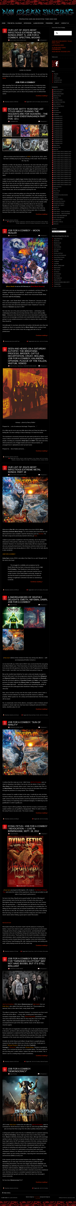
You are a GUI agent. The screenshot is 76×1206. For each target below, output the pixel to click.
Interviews (56, 110)
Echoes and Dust (58, 253)
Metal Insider (57, 267)
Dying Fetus (31, 951)
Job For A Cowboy (36, 101)
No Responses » (43, 40)
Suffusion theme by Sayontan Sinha (67, 1197)
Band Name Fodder (59, 93)
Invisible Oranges (58, 259)
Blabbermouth (57, 243)
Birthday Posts (57, 96)
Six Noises (56, 271)
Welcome (56, 224)
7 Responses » (43, 727)
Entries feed (57, 78)
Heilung (37, 458)
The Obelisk (57, 276)
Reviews (56, 197)
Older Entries (7, 1193)
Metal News (20, 366)
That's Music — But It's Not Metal (62, 213)
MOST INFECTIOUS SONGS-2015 (62, 164)
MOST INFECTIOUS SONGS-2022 (62, 178)
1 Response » (44, 833)
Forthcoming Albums (59, 106)
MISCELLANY (57, 147)
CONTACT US (65, 23)
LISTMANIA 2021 (58, 135)
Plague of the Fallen (25, 459)
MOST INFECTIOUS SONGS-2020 (62, 174)
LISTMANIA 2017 (58, 126)
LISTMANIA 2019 (58, 131)
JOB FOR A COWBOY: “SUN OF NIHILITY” (24, 723)
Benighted (17, 221)
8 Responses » (43, 604)
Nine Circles (57, 269)
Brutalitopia (57, 245)
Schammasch (37, 223)
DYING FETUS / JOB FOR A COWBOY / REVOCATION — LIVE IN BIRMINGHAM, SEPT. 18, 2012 (27, 828)
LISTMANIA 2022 (58, 137)
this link (41, 533)
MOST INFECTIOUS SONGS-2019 (62, 172)
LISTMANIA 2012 (58, 116)
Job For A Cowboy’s (8, 1004)
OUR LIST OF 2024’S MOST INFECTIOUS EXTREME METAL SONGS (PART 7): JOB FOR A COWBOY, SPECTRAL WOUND (24, 34)
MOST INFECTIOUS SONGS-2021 (62, 176)
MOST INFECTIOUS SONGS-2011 (62, 155)
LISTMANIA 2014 (58, 120)
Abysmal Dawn (32, 715)
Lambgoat (56, 261)
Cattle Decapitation (28, 458)
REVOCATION (7, 922)
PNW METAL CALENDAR (15, 23)
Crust (34, 458)
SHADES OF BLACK (59, 203)
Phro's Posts (57, 191)
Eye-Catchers (57, 104)
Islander (11, 101)
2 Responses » (43, 235)
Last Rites (56, 263)
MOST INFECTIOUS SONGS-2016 (62, 166)
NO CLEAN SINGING (12, 1197)
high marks (36, 1004)
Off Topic (56, 188)
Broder (21, 458)
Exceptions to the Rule (59, 102)
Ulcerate (43, 223)
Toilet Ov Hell (57, 280)
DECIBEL (56, 251)
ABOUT (57, 23)
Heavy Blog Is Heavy (59, 257)
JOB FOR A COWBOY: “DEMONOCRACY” (19, 1069)
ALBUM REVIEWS (38, 23)
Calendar (56, 98)
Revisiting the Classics (59, 201)
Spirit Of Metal (57, 274)
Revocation (45, 589)
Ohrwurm (12, 1047)
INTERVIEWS (27, 23)
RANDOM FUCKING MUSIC (29, 366)
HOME (3, 23)
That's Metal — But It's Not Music (62, 211)
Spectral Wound (44, 101)
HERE (4, 78)
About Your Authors (58, 89)
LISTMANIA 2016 (58, 124)
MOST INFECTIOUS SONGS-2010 (62, 153)
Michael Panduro (44, 1061)
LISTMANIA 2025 (58, 143)
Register (56, 74)
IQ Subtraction (57, 112)
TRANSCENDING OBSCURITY (62, 282)
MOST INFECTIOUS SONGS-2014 (18, 474)
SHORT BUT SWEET (59, 205)
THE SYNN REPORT (59, 217)
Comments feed (58, 80)
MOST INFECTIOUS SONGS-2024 (18, 40)
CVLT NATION (57, 247)
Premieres (56, 193)
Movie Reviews (57, 186)
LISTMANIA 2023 (58, 139)
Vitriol (47, 223)
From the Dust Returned (60, 255)
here (35, 535)
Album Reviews (13, 235)
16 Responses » (43, 1073)
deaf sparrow (57, 249)
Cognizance (22, 221)
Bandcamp (56, 240)
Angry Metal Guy (58, 238)
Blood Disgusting (30, 1016)
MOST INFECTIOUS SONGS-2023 (62, 180)
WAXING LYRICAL (58, 221)
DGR (42, 221)
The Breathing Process (35, 459)
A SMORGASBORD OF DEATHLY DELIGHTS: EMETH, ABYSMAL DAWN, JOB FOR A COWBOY (28, 599)
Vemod (46, 459)
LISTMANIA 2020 (58, 133)
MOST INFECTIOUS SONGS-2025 (62, 184)
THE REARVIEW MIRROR (60, 215)
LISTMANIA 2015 (58, 122)
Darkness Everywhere (36, 221)
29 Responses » (43, 968)
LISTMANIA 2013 (58, 118)
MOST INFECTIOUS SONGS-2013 (62, 160)
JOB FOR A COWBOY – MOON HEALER (24, 231)
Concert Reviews (14, 833)
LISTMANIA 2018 (58, 129)
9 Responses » (43, 121)
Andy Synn (11, 341)
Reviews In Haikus (58, 199)
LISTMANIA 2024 (14, 121)
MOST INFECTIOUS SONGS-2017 (62, 168)
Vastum (42, 459)
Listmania (56, 114)
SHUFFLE (56, 207)
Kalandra (14, 459)
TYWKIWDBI (57, 284)
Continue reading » (42, 95)
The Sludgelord (58, 278)
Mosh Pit (56, 149)
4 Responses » (43, 474)
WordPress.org (57, 82)
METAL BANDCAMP (59, 265)
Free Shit (56, 108)
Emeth (37, 715)
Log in (55, 76)
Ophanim (18, 459)
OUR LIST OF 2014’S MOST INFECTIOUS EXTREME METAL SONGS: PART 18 (24, 469)
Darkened (28, 221)
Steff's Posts (57, 209)
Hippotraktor (22, 223)
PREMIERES (49, 23)
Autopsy (18, 458)
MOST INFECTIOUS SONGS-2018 (62, 170)
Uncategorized (57, 219)
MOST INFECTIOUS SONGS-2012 (62, 157)
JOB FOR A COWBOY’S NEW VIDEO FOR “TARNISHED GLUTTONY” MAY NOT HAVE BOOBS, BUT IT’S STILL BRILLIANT (27, 962)
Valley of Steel (57, 286)
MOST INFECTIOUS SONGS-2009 (62, 151)
